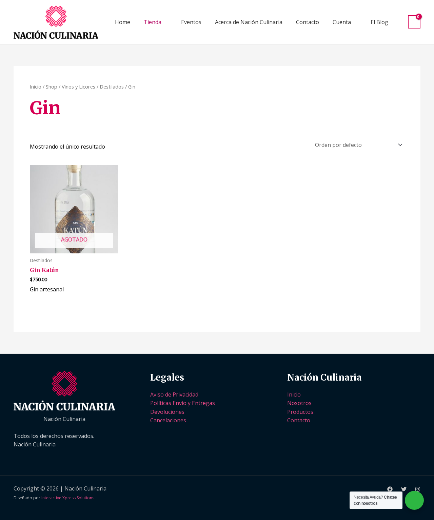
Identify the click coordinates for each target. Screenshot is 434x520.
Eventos (191, 22)
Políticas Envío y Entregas (182, 403)
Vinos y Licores (78, 86)
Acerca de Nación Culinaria (248, 22)
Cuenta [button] (342, 22)
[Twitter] (404, 489)
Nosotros (299, 403)
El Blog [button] (379, 22)
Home (122, 22)
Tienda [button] (152, 22)
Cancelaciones (168, 420)
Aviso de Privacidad (174, 394)
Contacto (307, 22)
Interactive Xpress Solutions (67, 498)
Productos (300, 412)
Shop (51, 86)
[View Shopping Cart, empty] (414, 21)
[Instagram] (417, 489)
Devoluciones (167, 412)
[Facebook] (390, 489)
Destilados (112, 86)
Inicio (35, 86)
